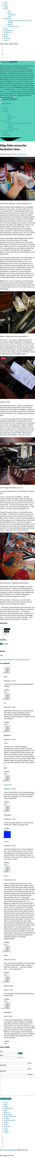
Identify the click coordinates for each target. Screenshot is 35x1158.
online (2, 89)
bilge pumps (15, 659)
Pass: (1, 1055)
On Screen (7, 38)
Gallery (6, 7)
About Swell (8, 1114)
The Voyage (11, 14)
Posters (6, 40)
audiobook (7, 91)
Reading (10, 24)
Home (6, 3)
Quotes (6, 1122)
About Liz (7, 1112)
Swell (9, 12)
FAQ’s (9, 16)
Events (6, 36)
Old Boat (6, 841)
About (6, 8)
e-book (17, 89)
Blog (5, 5)
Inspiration (7, 18)
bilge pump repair (5, 659)
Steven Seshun (8, 784)
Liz (9, 10)
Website (30, 1074)
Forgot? (21, 1057)
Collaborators (8, 30)
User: (1, 1051)
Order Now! (5, 99)
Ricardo (6, 875)
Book (5, 34)
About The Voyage (10, 1116)
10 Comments (21, 154)
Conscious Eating (13, 26)
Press (5, 28)
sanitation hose (24, 659)
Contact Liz (7, 32)
